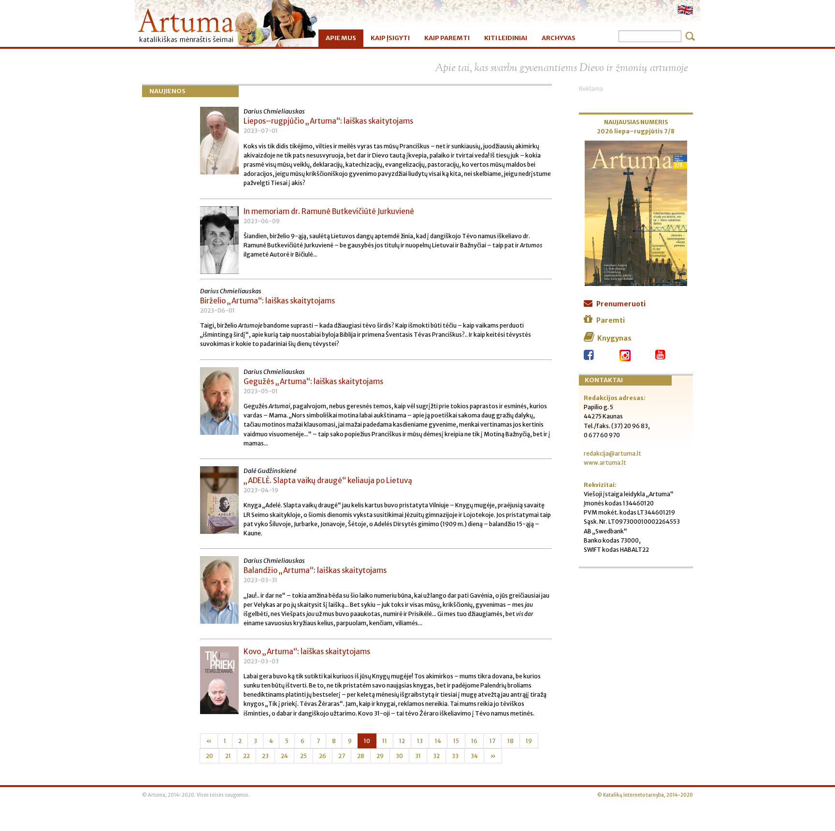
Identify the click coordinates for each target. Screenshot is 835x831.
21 (228, 755)
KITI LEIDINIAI (505, 38)
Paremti (610, 320)
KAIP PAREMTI (447, 38)
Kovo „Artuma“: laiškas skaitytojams (307, 651)
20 (209, 755)
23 (265, 755)
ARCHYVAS (559, 38)
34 (474, 755)
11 (384, 741)
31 (418, 755)
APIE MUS (341, 38)
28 (360, 755)
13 (420, 741)
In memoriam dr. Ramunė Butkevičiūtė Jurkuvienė (329, 211)
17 (492, 741)
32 (436, 755)
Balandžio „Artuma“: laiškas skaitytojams (315, 570)
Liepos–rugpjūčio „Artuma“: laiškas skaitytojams (328, 121)
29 (380, 755)
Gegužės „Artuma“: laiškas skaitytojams (313, 381)
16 (474, 741)
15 (456, 741)
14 (438, 741)
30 (399, 755)
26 (322, 755)
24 (284, 755)
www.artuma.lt (605, 462)
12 (402, 741)
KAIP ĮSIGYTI (390, 38)
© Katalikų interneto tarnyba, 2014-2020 (645, 795)
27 (341, 755)
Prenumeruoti (621, 304)
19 (529, 741)
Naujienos (167, 91)
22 (246, 755)
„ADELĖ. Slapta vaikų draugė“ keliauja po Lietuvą (328, 480)
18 (510, 741)
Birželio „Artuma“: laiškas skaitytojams (267, 300)
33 (455, 755)
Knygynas (614, 338)
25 (303, 755)
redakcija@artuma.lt (612, 453)
